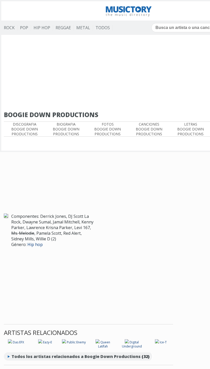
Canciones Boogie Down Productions (149, 129)
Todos (103, 27)
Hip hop (35, 244)
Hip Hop (42, 27)
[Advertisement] (88, 175)
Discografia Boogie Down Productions (24, 129)
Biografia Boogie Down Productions (66, 129)
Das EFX (18, 342)
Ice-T (163, 342)
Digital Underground (132, 344)
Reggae (63, 27)
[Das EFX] (10, 342)
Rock (9, 27)
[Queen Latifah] (98, 342)
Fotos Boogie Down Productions (107, 129)
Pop (24, 27)
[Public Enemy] (64, 342)
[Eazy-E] (40, 342)
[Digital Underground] (127, 342)
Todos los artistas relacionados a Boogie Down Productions (76, 356)
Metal (83, 27)
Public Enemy (76, 342)
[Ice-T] (157, 342)
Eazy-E (47, 342)
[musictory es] (129, 11)
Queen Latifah (104, 344)
